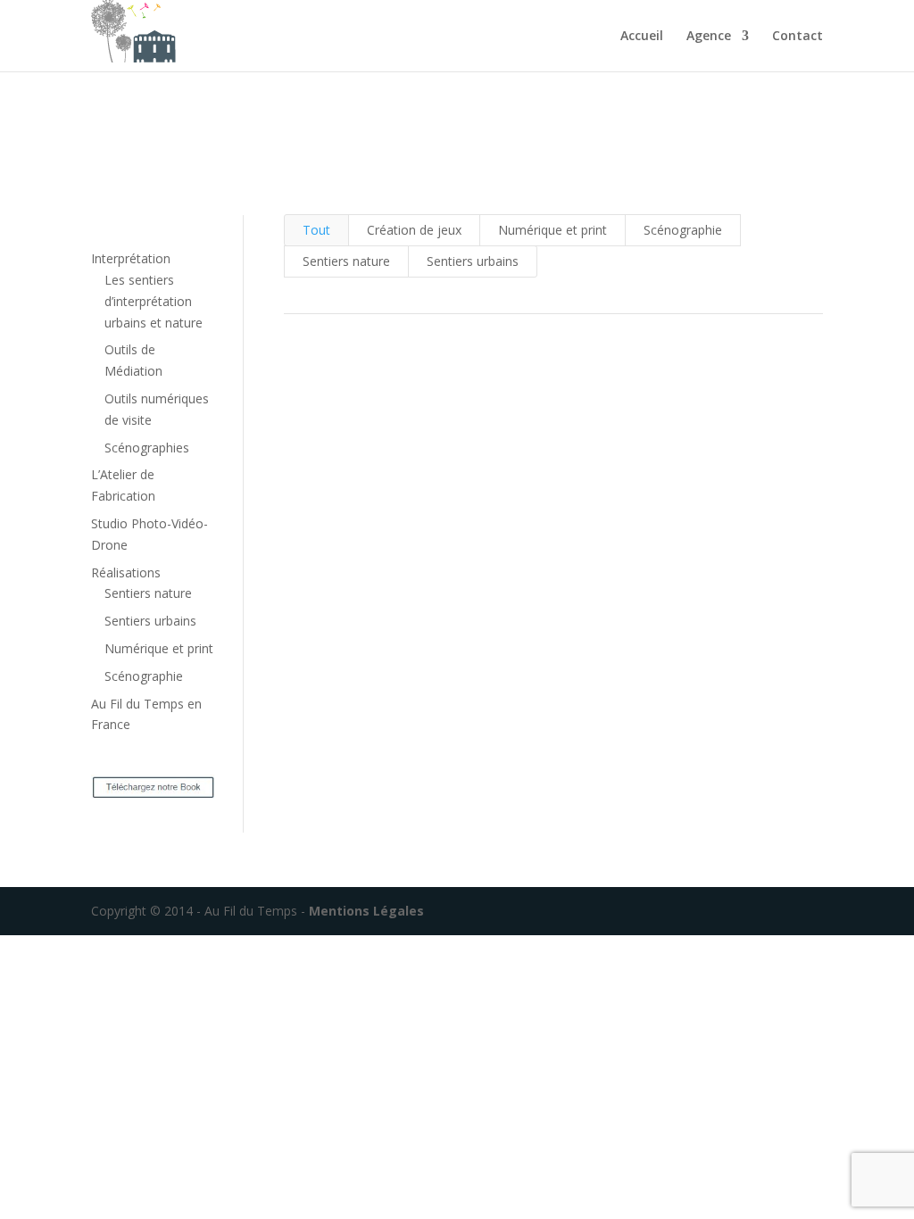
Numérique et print (158, 648)
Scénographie (143, 676)
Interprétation (130, 258)
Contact (797, 36)
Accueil (641, 36)
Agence (708, 36)
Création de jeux (414, 229)
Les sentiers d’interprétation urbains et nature (153, 301)
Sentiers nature (148, 593)
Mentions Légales (364, 910)
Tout (316, 229)
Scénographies (146, 447)
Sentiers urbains (150, 620)
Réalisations (126, 572)
